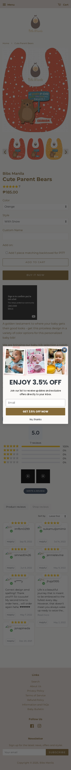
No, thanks (36, 419)
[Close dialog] (64, 349)
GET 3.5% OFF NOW (35, 411)
